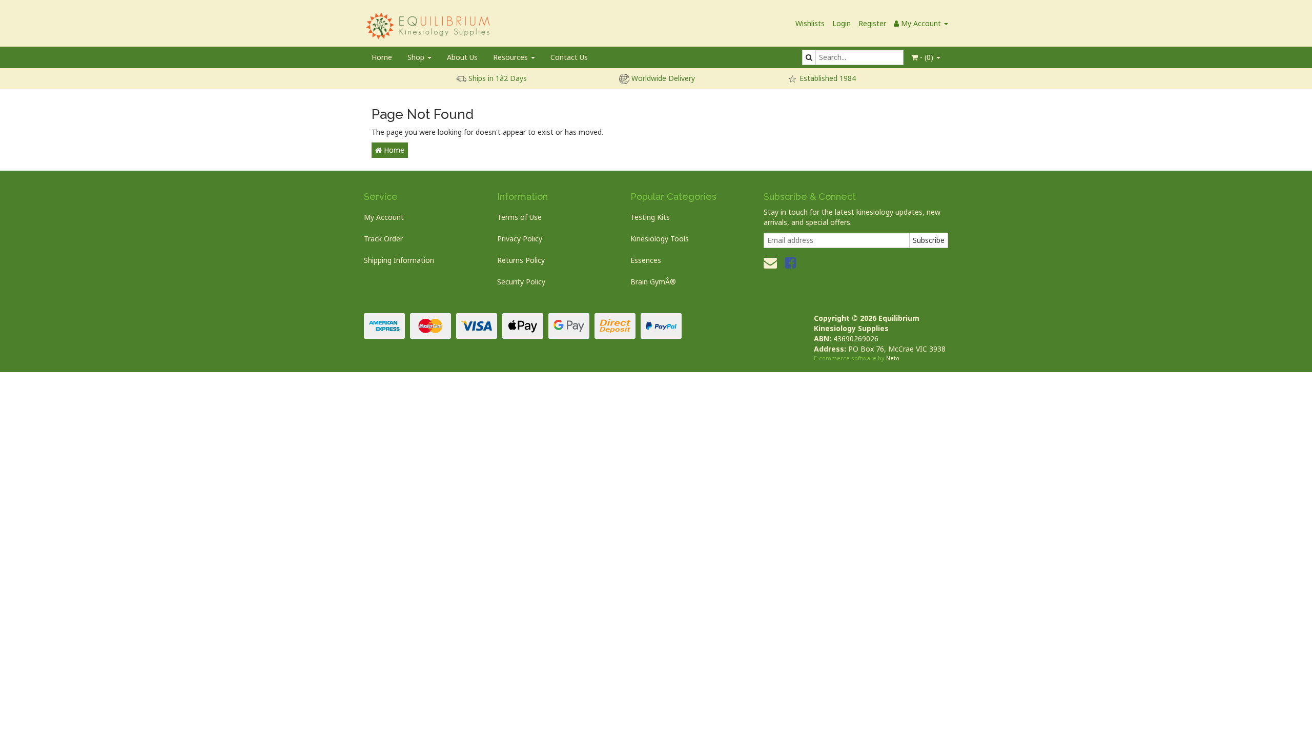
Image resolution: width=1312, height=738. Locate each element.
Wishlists (810, 23)
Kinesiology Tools (659, 238)
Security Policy (521, 281)
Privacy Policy (519, 238)
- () (926, 57)
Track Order (383, 238)
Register (872, 23)
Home (382, 57)
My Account (384, 217)
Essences (645, 260)
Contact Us (569, 57)
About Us (462, 57)
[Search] (809, 57)
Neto (892, 358)
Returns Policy (521, 260)
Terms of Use (519, 217)
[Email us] (770, 262)
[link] (790, 262)
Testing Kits (650, 217)
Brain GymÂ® (653, 281)
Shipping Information (399, 260)
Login (841, 23)
